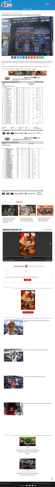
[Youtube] (31, 9)
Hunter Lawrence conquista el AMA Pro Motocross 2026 (34, 376)
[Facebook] (24, 9)
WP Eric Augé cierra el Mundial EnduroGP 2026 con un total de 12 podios (26, 219)
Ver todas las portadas (48, 229)
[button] (13, 57)
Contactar (33, 483)
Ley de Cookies (46, 483)
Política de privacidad (39, 483)
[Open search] (53, 4)
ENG (49, 4)
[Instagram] (29, 9)
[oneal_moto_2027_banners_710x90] (27, 75)
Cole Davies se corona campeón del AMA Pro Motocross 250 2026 (36, 349)
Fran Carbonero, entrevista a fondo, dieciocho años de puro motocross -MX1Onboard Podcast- (27, 451)
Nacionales (4, 13)
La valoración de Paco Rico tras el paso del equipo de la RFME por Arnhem (37, 403)
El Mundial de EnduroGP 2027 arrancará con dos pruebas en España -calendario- (9, 220)
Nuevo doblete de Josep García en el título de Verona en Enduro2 (44, 219)
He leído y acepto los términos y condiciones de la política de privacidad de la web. (22, 277)
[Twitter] (26, 9)
